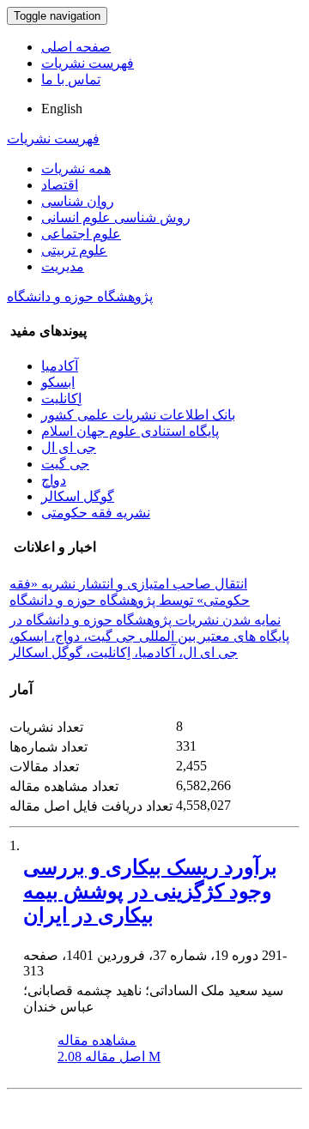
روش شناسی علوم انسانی (116, 217)
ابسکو (58, 382)
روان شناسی (77, 201)
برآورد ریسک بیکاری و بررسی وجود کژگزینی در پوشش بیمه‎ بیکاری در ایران (150, 891)
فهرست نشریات (87, 63)
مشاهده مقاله (97, 1040)
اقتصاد (59, 185)
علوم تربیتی (74, 250)
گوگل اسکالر (77, 496)
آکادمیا (59, 366)
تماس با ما (70, 79)
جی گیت (65, 463)
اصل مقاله (109, 1056)
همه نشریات (76, 168)
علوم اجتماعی (81, 233)
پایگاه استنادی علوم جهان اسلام (130, 431)
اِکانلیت (61, 398)
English (61, 108)
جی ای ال (68, 447)
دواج (53, 480)
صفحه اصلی (76, 46)
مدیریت (62, 266)
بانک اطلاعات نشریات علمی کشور (138, 415)
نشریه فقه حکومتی (95, 512)
